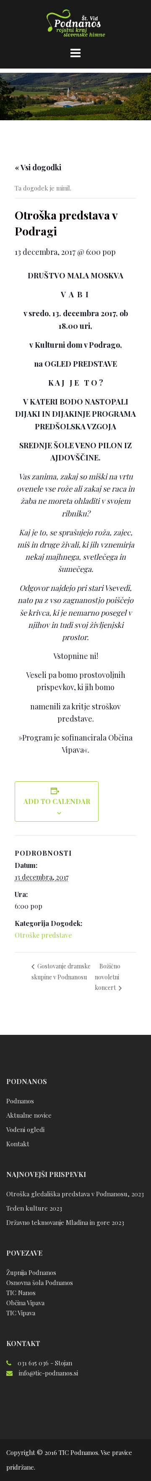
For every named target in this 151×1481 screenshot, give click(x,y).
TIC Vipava (20, 1313)
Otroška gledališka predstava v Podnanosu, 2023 (75, 1194)
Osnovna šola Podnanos (39, 1282)
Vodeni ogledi (25, 1129)
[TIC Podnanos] (75, 24)
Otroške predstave (43, 935)
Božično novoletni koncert (107, 977)
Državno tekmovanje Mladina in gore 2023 (65, 1222)
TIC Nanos (21, 1292)
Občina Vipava (25, 1303)
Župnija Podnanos (31, 1272)
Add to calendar (56, 801)
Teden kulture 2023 (34, 1208)
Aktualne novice (29, 1115)
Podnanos (20, 1101)
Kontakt (17, 1144)
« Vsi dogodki (38, 167)
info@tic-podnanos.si (48, 1373)
